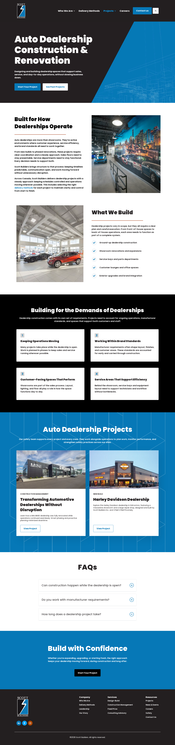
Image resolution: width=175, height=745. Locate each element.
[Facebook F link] (24, 723)
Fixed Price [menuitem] (112, 709)
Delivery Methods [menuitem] (87, 705)
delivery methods (23, 187)
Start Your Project (27, 86)
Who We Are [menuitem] (84, 701)
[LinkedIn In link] (18, 723)
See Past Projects (55, 86)
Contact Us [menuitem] (151, 717)
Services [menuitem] (112, 697)
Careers (125, 10)
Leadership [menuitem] (84, 709)
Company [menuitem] (84, 697)
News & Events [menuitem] (152, 705)
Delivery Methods (89, 10)
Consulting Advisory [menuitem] (117, 713)
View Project (30, 528)
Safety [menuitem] (149, 713)
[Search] (156, 11)
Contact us (142, 10)
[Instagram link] (30, 723)
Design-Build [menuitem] (114, 701)
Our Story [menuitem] (83, 713)
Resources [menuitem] (151, 697)
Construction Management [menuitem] (120, 705)
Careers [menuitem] (149, 709)
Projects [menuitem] (149, 701)
